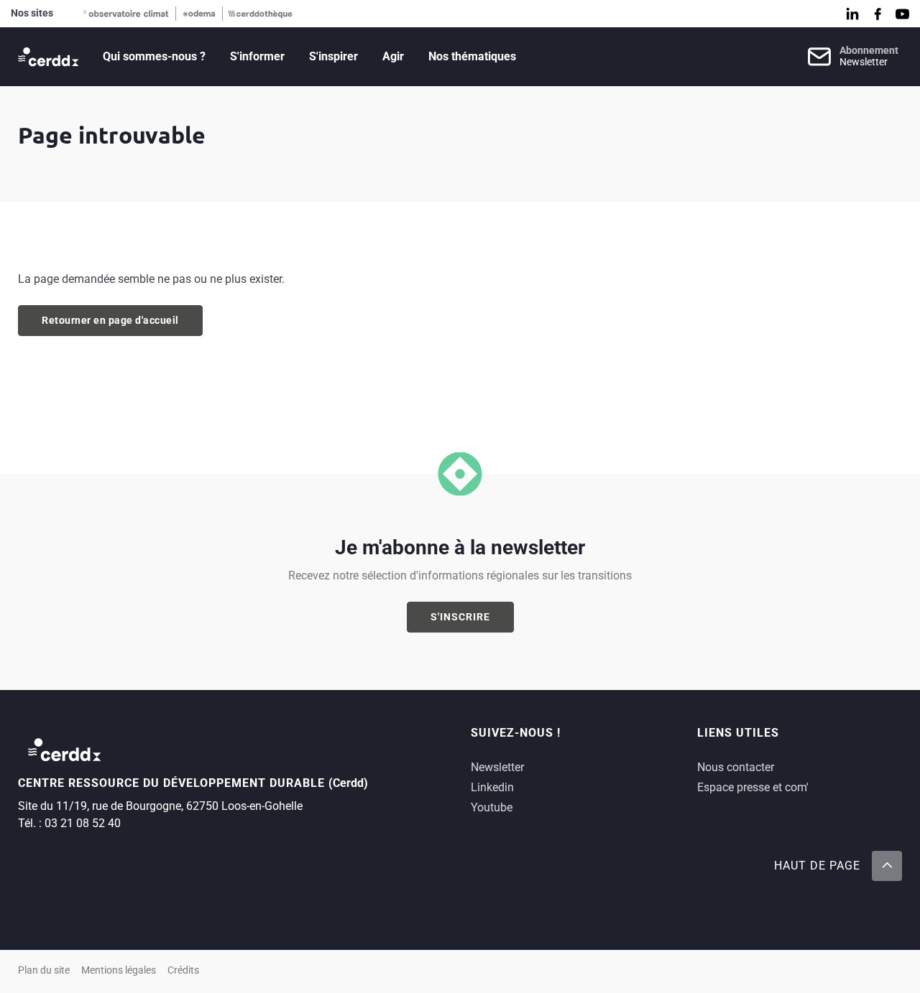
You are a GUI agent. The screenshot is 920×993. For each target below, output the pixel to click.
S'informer (257, 56)
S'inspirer (333, 56)
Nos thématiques (472, 56)
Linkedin (492, 787)
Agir (393, 56)
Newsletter (497, 767)
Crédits (183, 970)
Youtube (491, 807)
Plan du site (44, 970)
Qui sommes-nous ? (154, 56)
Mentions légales (118, 970)
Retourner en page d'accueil (110, 320)
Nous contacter (735, 767)
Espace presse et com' (753, 787)
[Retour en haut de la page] (887, 866)
